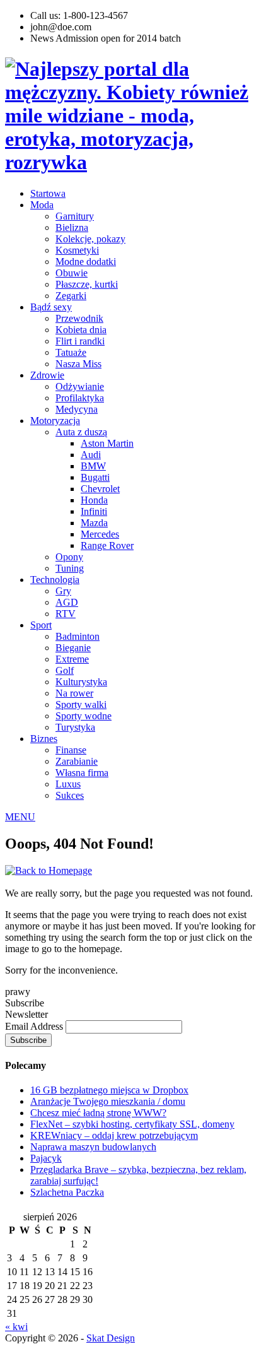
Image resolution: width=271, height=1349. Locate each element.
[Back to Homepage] (48, 870)
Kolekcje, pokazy (90, 238)
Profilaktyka (79, 397)
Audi (91, 454)
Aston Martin (107, 443)
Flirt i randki (80, 341)
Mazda (94, 522)
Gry (63, 591)
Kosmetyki (77, 250)
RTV (65, 613)
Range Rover (107, 545)
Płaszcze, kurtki (86, 284)
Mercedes (100, 534)
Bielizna (71, 227)
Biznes (43, 738)
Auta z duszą (81, 432)
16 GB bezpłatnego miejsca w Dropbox (109, 1090)
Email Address (35, 1026)
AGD (66, 602)
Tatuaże (70, 352)
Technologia (54, 579)
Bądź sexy (51, 307)
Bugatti (95, 477)
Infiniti (94, 511)
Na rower (74, 693)
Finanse (70, 750)
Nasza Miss (78, 363)
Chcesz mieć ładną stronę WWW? (98, 1112)
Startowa (48, 193)
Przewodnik (79, 318)
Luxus (68, 784)
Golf (64, 670)
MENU (20, 816)
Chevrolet (100, 488)
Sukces (69, 795)
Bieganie (73, 647)
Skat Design (110, 1338)
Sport (41, 625)
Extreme (72, 659)
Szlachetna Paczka (67, 1192)
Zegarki (70, 295)
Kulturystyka (81, 681)
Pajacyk (46, 1158)
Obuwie (71, 273)
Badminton (77, 636)
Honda (94, 500)
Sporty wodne (83, 715)
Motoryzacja (55, 420)
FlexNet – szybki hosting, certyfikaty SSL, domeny (132, 1124)
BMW (93, 466)
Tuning (69, 568)
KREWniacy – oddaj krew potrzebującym (114, 1135)
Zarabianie (76, 761)
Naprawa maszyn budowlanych (93, 1146)
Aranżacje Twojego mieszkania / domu (107, 1101)
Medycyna (76, 409)
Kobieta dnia (81, 329)
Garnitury (74, 216)
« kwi (16, 1326)
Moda (42, 204)
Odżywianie (79, 386)
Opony (69, 556)
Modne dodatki (85, 261)
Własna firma (81, 772)
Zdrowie (47, 375)
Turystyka (75, 727)
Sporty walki (81, 704)
